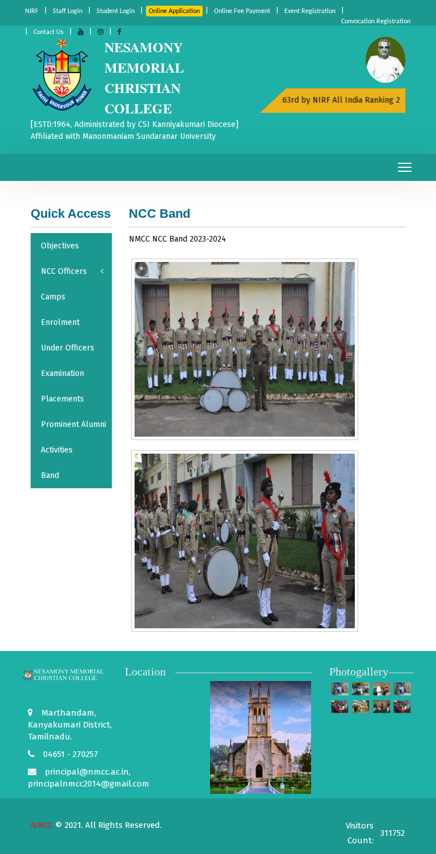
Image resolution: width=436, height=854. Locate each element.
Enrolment (60, 322)
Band (50, 475)
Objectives (60, 246)
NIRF (32, 11)
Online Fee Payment (242, 11)
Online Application (174, 11)
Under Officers (67, 348)
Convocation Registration (375, 21)
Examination (62, 373)
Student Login (116, 11)
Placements (62, 399)
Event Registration (310, 11)
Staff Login (67, 11)
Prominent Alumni (73, 424)
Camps (53, 297)
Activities (57, 450)
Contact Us (48, 32)
